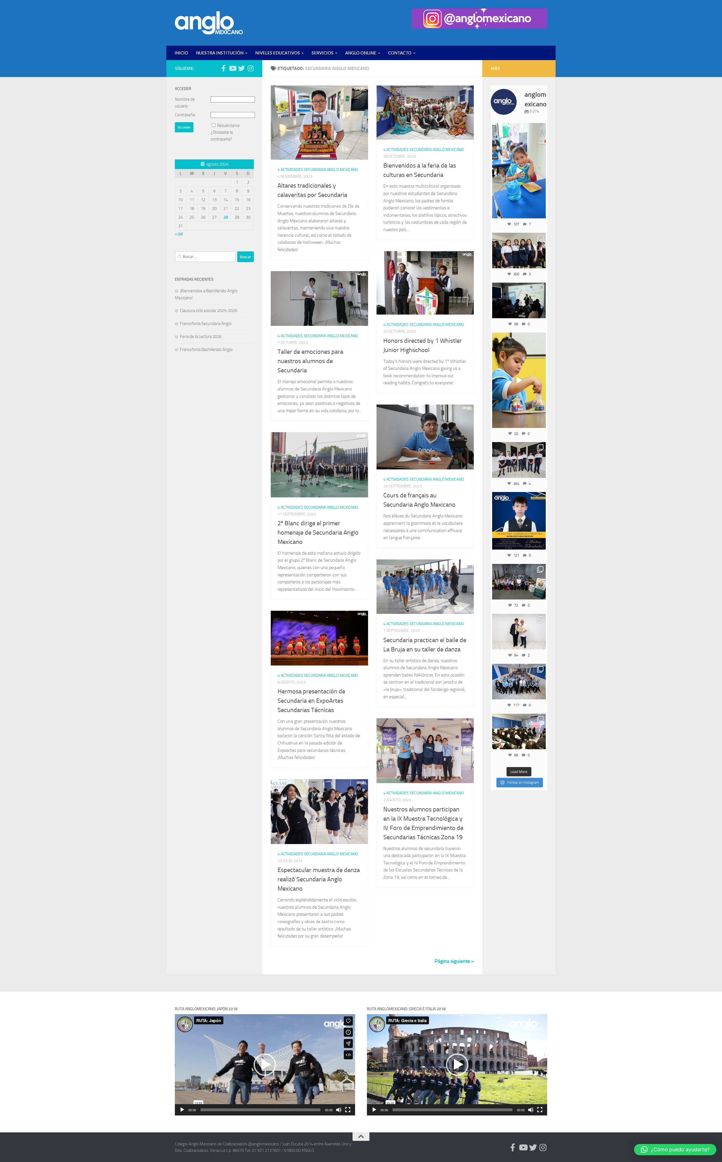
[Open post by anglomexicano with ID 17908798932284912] (519, 581)
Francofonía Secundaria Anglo (206, 323)
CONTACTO (399, 52)
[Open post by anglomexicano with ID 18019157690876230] (519, 681)
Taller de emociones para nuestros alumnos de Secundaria (310, 361)
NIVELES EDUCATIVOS (277, 52)
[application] (265, 1064)
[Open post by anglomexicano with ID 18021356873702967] (519, 631)
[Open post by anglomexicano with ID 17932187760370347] (519, 380)
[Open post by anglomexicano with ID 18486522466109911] (519, 170)
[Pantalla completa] (348, 1110)
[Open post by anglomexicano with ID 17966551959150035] (519, 250)
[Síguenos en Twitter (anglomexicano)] (241, 68)
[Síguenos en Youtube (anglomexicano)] (232, 68)
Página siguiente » (454, 961)
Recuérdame (228, 125)
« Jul (179, 233)
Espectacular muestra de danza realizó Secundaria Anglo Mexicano (319, 879)
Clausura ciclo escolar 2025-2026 (208, 310)
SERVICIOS (322, 52)
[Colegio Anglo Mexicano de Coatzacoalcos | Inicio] (209, 22)
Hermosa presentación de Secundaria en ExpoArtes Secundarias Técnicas (311, 701)
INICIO (181, 52)
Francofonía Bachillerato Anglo (206, 349)
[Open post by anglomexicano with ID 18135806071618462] (519, 731)
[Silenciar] (339, 1110)
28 (225, 217)
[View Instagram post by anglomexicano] (540, 213)
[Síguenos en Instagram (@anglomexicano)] (250, 68)
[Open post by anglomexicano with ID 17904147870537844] (519, 300)
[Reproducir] (182, 1110)
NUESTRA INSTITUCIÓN (219, 52)
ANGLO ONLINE (360, 52)
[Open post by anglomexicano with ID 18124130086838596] (519, 460)
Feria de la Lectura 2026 (200, 336)
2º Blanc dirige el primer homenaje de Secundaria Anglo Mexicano (318, 533)
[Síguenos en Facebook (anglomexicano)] (223, 68)
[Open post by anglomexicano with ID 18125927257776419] (519, 521)
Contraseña (185, 114)
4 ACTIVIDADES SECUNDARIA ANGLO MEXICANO (318, 169)
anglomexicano (519, 128)
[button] (265, 1064)
